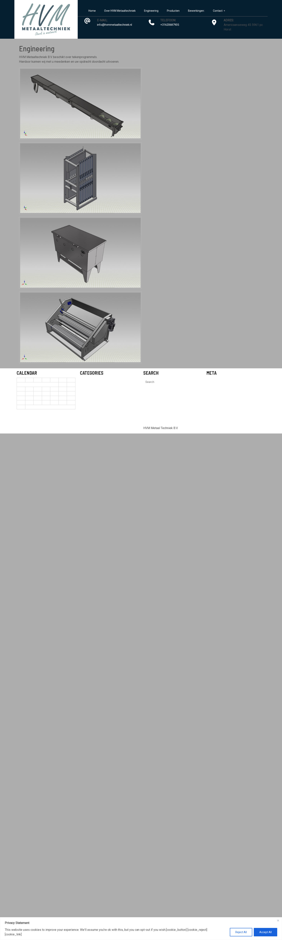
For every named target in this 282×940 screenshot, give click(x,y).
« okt (20, 420)
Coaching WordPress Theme (123, 428)
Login (210, 381)
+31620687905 (169, 24)
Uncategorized (89, 381)
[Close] (278, 920)
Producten (173, 10)
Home (92, 10)
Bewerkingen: (196, 10)
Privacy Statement (34, 934)
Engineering (151, 10)
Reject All (241, 932)
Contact (218, 10)
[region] (141, 928)
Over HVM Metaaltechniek (120, 10)
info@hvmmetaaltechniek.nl (114, 24)
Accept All (265, 932)
